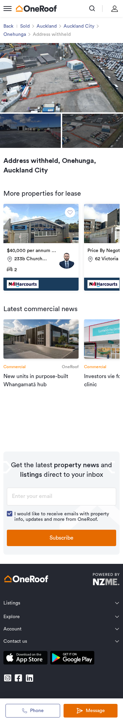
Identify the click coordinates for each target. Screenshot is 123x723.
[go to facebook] (18, 677)
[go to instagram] (7, 677)
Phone (37, 710)
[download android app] (72, 659)
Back (8, 26)
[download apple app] (25, 659)
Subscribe (61, 538)
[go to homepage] (36, 8)
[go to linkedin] (29, 677)
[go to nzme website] (106, 580)
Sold (25, 26)
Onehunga (14, 34)
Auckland (47, 26)
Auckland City (79, 26)
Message (95, 710)
